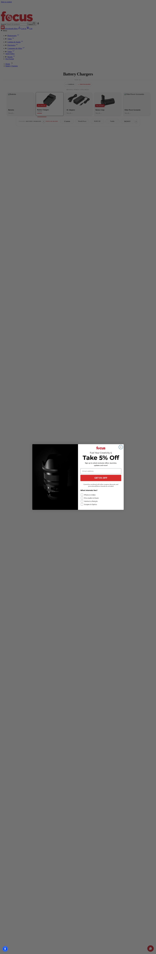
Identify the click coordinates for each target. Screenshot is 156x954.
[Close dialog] (121, 447)
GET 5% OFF (100, 478)
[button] (5, 949)
